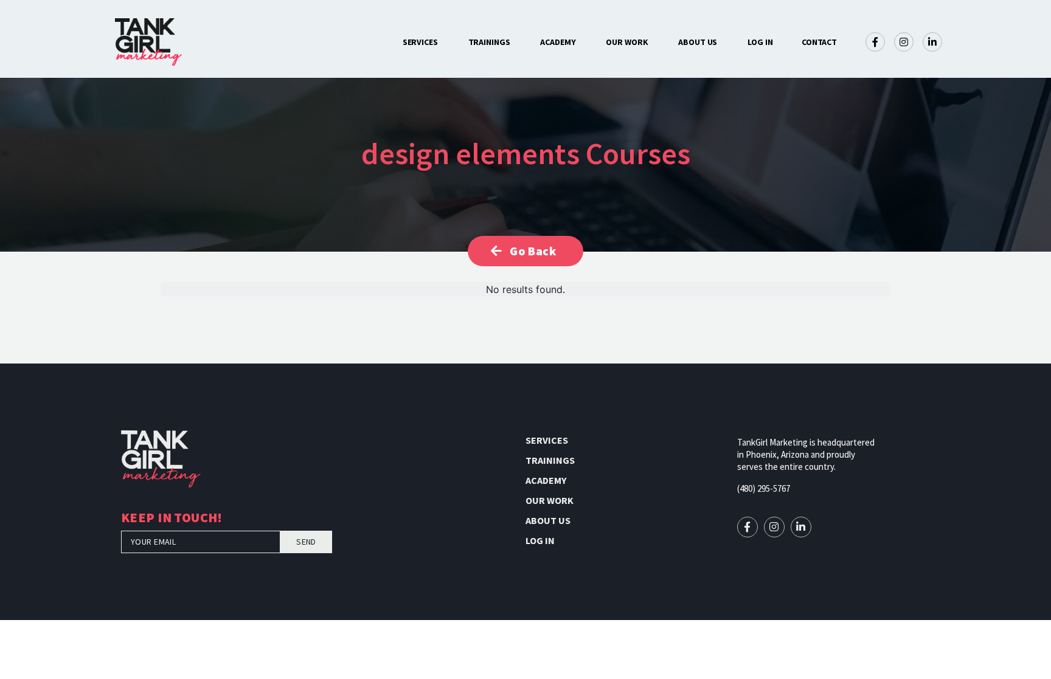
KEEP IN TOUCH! (172, 519)
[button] (819, 41)
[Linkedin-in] (932, 42)
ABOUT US (697, 41)
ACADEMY (557, 41)
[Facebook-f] (875, 42)
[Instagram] (904, 42)
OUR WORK (627, 41)
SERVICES (420, 41)
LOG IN (759, 41)
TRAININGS (489, 41)
